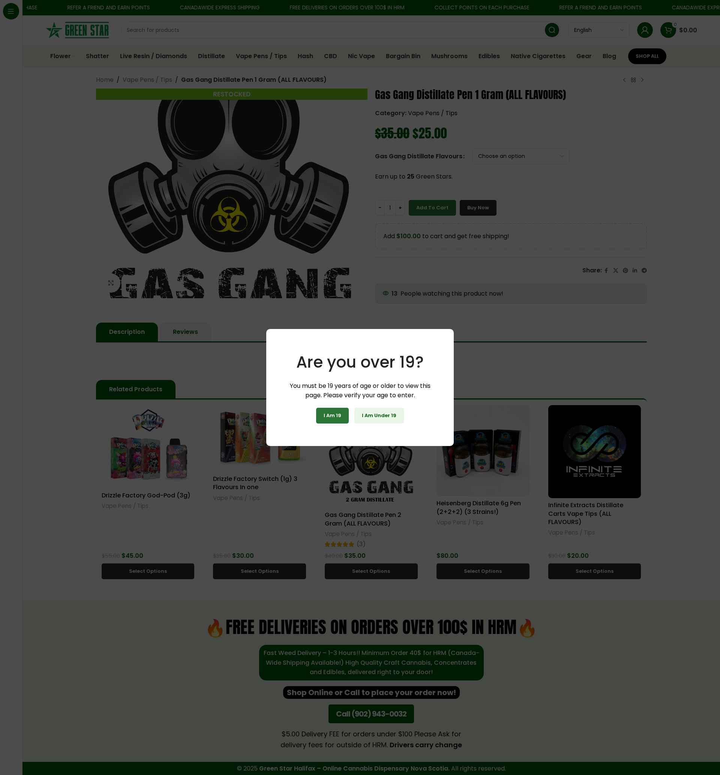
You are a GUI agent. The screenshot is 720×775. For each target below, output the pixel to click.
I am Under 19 (379, 415)
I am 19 (332, 415)
